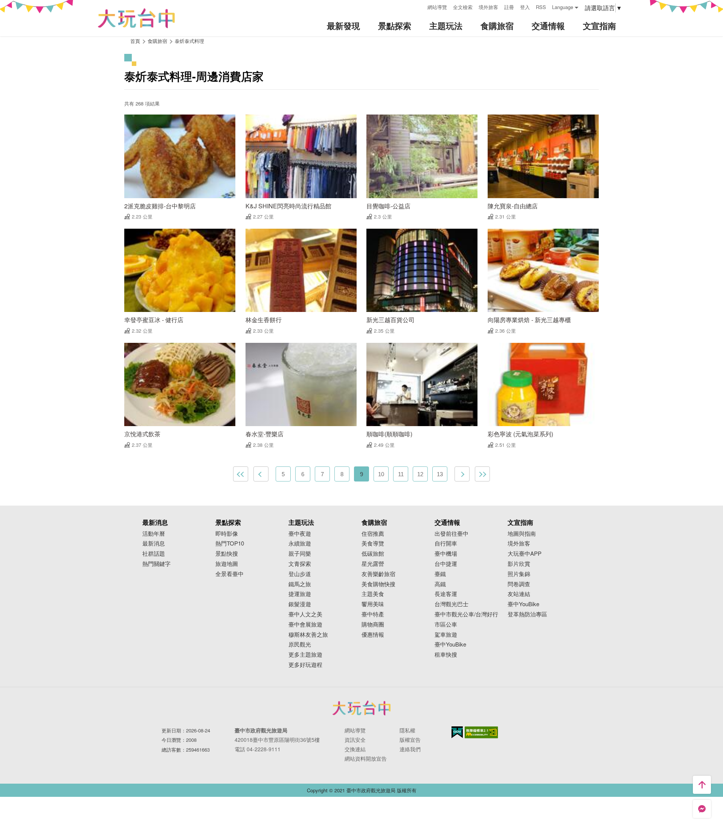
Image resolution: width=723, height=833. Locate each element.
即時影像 (226, 533)
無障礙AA (481, 732)
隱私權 (407, 730)
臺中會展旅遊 (305, 624)
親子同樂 (299, 553)
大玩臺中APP (524, 553)
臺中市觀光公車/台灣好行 (466, 614)
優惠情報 (373, 634)
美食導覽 (373, 543)
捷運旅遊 (299, 594)
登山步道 (299, 574)
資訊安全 (355, 739)
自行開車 (446, 543)
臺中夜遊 (299, 533)
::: (419, 6)
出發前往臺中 (451, 533)
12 (420, 474)
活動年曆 (153, 533)
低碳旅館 (373, 553)
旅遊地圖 (226, 564)
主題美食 (373, 594)
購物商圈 (373, 624)
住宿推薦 (373, 533)
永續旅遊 (299, 543)
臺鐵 (440, 574)
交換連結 (355, 749)
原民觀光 (299, 644)
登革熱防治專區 (527, 614)
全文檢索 (463, 7)
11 (401, 474)
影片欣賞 (519, 564)
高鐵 (440, 584)
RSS (541, 7)
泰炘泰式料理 (189, 40)
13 (440, 474)
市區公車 (446, 624)
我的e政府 (457, 732)
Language (562, 7)
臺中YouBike (450, 644)
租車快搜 (446, 654)
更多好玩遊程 (305, 665)
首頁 (135, 40)
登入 (525, 7)
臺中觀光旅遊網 (136, 18)
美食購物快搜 (378, 584)
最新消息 (153, 543)
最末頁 (482, 473)
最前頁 (240, 473)
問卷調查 (519, 584)
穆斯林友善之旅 (308, 634)
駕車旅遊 (446, 634)
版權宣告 (410, 739)
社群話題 (153, 553)
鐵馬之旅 (299, 584)
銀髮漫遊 (299, 604)
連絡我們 (410, 749)
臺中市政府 (361, 707)
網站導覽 (437, 7)
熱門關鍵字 (156, 564)
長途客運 (446, 594)
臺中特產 (373, 614)
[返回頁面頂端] (702, 785)
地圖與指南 (522, 533)
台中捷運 (446, 564)
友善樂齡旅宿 (378, 574)
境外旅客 (488, 7)
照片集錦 (519, 574)
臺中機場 (446, 553)
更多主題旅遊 (305, 654)
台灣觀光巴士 (451, 604)
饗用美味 (373, 604)
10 (381, 474)
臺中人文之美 (305, 614)
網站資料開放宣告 (366, 758)
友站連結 (519, 594)
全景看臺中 (229, 574)
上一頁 (260, 473)
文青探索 (299, 564)
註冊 (509, 7)
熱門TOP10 (229, 543)
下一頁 (462, 473)
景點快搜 (226, 553)
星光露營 (373, 564)
